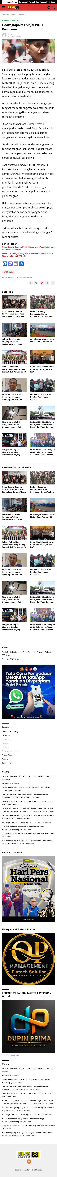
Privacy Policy (7, 755)
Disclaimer (6, 735)
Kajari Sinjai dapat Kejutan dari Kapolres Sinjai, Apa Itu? (42, 369)
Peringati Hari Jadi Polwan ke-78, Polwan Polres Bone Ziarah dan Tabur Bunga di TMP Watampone (42, 425)
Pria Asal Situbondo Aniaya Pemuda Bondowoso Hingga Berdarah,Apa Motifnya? (23, 828)
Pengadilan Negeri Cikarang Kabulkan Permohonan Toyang (11, 452)
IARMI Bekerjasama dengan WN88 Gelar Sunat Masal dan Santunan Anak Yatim (42, 452)
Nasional (6, 20)
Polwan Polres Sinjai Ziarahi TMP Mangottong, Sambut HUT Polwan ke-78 (14, 369)
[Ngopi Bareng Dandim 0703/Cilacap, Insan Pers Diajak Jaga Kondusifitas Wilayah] (14, 302)
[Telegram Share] (47, 283)
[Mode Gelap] (48, 7)
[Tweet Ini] (36, 283)
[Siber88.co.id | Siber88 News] (13, 7)
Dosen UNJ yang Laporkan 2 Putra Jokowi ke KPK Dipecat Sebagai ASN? (27, 803)
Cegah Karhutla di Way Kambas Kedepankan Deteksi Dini (40, 397)
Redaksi (5, 659)
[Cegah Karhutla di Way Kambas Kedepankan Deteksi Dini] (42, 385)
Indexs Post (6, 739)
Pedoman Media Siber (11, 751)
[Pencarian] (53, 7)
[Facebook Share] (31, 283)
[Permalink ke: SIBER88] (4, 35)
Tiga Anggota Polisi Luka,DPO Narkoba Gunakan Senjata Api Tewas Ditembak (11, 425)
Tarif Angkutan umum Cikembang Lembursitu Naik (21, 822)
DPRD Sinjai (8, 272)
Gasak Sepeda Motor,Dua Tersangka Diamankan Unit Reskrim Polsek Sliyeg (26, 789)
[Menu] (4, 7)
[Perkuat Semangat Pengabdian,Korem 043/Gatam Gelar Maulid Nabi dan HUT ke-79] (42, 302)
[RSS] (29, 1161)
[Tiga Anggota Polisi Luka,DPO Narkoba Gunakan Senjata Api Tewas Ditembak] (14, 413)
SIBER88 (10, 34)
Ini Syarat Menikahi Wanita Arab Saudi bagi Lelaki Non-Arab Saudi (28, 833)
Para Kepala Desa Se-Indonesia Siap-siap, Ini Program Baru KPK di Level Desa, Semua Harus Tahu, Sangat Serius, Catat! (27, 810)
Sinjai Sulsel (15, 20)
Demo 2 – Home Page (10, 731)
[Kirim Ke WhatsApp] (53, 283)
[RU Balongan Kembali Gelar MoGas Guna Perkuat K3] (42, 330)
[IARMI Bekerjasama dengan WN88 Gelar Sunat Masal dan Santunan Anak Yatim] (42, 440)
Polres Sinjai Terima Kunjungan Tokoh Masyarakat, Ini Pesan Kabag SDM (12, 342)
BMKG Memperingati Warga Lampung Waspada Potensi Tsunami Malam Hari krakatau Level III (27, 842)
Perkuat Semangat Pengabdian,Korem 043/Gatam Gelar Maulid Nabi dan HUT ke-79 (27, 254)
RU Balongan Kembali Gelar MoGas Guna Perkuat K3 (42, 340)
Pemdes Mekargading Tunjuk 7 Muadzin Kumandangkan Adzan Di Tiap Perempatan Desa (28, 817)
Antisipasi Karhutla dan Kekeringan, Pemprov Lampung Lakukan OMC (13, 397)
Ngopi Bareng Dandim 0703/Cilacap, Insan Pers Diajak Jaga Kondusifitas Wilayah (28, 248)
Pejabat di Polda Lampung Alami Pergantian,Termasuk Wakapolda (28, 652)
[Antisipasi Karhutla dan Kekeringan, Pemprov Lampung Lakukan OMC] (14, 385)
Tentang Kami (7, 763)
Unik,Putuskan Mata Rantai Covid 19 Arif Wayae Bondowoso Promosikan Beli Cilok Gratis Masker (25, 796)
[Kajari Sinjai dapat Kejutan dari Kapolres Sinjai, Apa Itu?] (42, 357)
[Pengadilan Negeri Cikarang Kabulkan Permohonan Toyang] (14, 440)
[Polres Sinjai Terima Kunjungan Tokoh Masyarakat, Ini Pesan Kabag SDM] (14, 330)
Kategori (5, 743)
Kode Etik (5, 747)
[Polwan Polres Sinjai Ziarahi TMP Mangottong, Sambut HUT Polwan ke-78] (14, 357)
